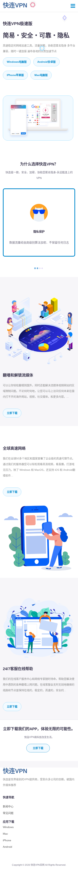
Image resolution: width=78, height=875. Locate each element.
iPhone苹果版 (15, 75)
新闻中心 (8, 806)
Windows (8, 827)
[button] (35, 268)
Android (7, 846)
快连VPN (15, 5)
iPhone (7, 840)
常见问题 (8, 813)
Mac (5, 833)
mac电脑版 (41, 75)
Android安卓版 (46, 61)
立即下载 (12, 412)
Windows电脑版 (17, 61)
